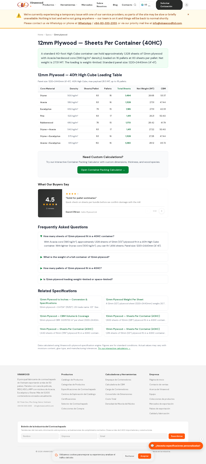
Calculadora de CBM (115, 384)
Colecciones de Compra (72, 408)
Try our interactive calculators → (114, 348)
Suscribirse (176, 436)
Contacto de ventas (158, 384)
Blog (115, 4)
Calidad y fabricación (159, 413)
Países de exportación (159, 408)
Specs (49, 34)
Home (40, 34)
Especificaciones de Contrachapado (78, 389)
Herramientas (67, 4)
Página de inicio (156, 379)
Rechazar (129, 456)
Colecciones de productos (161, 399)
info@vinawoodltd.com (167, 23)
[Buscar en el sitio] (135, 5)
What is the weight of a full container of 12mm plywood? (74, 257)
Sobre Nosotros (102, 5)
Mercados (87, 4)
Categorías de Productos (73, 384)
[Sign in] (186, 5)
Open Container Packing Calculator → (103, 169)
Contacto (127, 4)
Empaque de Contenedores (118, 379)
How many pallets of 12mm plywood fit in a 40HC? (71, 268)
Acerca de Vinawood (159, 389)
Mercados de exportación (161, 404)
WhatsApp (84, 23)
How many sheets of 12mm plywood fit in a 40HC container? (77, 236)
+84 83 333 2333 (24, 406)
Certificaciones (68, 399)
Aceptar (145, 456)
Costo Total (110, 399)
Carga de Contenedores (116, 389)
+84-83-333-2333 (105, 23)
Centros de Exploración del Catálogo (78, 394)
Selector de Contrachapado (74, 404)
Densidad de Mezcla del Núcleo (120, 404)
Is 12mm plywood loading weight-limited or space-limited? (76, 279)
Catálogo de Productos (72, 379)
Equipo (152, 394)
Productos (48, 4)
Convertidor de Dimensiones (118, 394)
